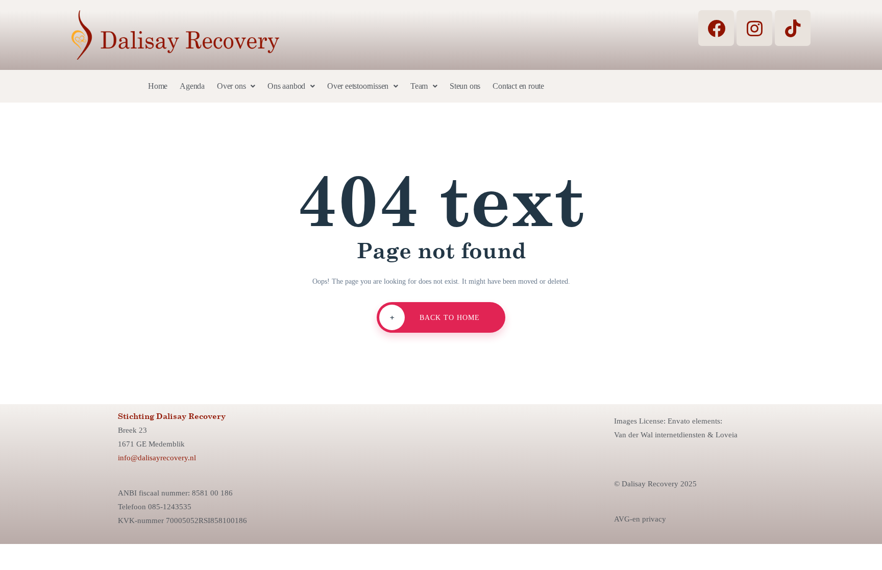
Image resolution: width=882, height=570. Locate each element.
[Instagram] (754, 28)
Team (419, 86)
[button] (236, 86)
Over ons (231, 86)
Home (157, 86)
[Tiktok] (793, 28)
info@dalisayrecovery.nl (157, 458)
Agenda (192, 86)
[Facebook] (716, 28)
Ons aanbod (286, 86)
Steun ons (465, 86)
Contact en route (518, 86)
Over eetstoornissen (357, 86)
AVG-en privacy (640, 519)
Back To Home (435, 317)
